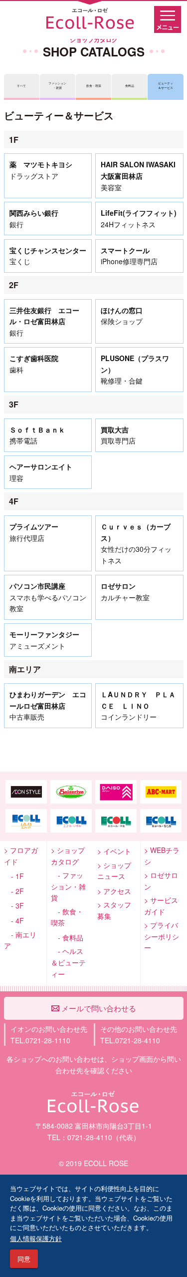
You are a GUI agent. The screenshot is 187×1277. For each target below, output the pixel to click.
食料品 (129, 86)
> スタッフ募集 (114, 910)
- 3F (14, 905)
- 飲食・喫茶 (67, 917)
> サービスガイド (161, 905)
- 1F (14, 876)
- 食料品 (67, 937)
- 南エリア (20, 940)
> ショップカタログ (68, 855)
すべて (21, 86)
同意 (23, 1259)
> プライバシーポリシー (161, 936)
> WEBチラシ (162, 855)
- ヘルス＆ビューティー (68, 962)
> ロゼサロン (161, 880)
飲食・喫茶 (93, 86)
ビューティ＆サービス (165, 85)
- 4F (14, 920)
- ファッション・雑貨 (68, 886)
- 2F (14, 891)
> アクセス (114, 891)
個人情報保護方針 (36, 1238)
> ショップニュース (114, 870)
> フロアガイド (21, 855)
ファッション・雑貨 (57, 85)
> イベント (114, 851)
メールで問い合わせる (97, 1008)
